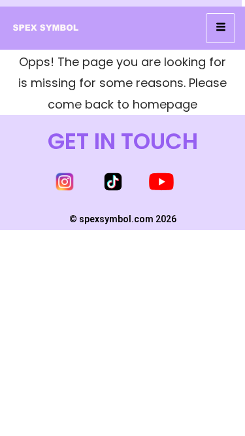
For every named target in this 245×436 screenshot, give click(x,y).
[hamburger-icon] (220, 28)
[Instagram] (65, 182)
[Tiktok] (113, 182)
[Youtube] (161, 182)
